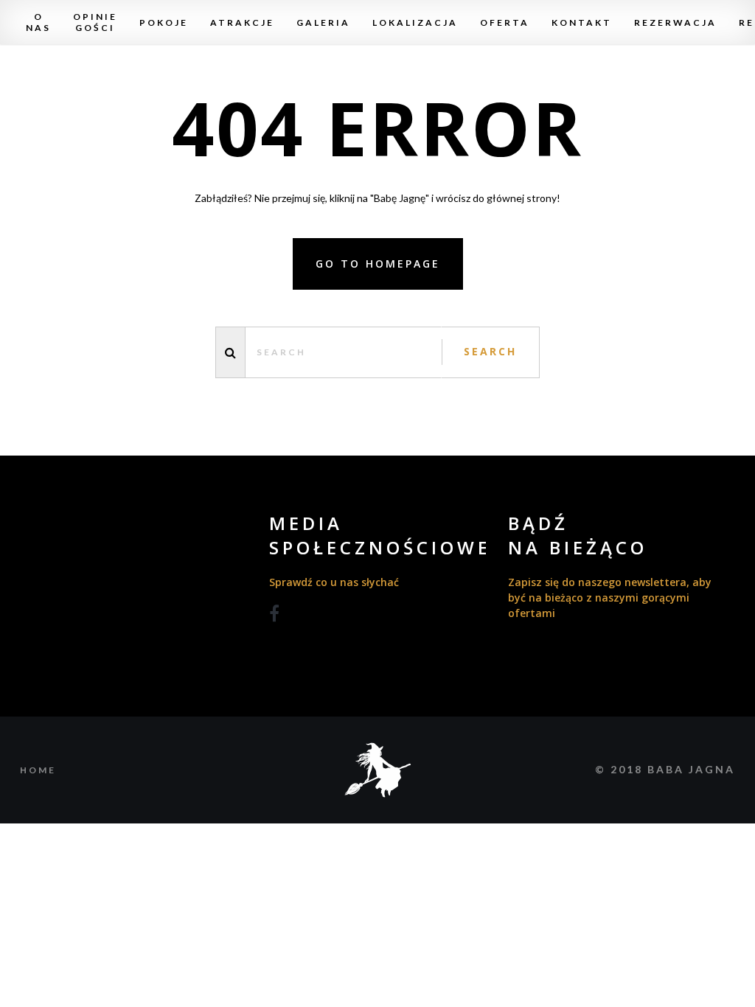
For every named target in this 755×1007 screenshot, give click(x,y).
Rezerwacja (675, 22)
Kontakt (582, 22)
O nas (38, 22)
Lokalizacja (415, 22)
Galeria (323, 22)
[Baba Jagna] (377, 768)
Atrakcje (242, 22)
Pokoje (163, 22)
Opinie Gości (95, 22)
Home (38, 770)
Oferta (504, 22)
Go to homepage (378, 264)
